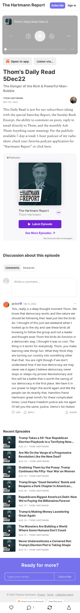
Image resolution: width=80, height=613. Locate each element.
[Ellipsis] (75, 303)
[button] (11, 36)
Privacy (41, 594)
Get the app (55, 601)
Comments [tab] (12, 268)
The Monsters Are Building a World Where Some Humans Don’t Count (43, 528)
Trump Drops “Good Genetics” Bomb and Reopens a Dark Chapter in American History (47, 484)
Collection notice (64, 594)
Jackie (15, 303)
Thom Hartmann (13, 98)
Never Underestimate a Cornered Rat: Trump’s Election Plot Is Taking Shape (45, 543)
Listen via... (45, 61)
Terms (50, 594)
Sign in (72, 5)
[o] (9, 442)
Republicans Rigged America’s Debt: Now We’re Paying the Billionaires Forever (48, 499)
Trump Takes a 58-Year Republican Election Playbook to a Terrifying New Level (45, 440)
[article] (40, 442)
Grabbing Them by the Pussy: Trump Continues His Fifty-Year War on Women (47, 469)
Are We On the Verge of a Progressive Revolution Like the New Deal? (45, 454)
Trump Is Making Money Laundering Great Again (44, 513)
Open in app (20, 61)
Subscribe (57, 5)
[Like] (11, 607)
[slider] (35, 49)
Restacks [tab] (28, 268)
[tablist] (20, 268)
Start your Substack (32, 601)
